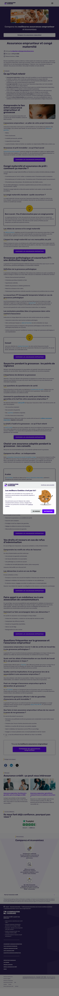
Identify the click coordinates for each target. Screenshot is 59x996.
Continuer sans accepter (46, 485)
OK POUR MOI (48, 511)
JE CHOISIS (36, 511)
